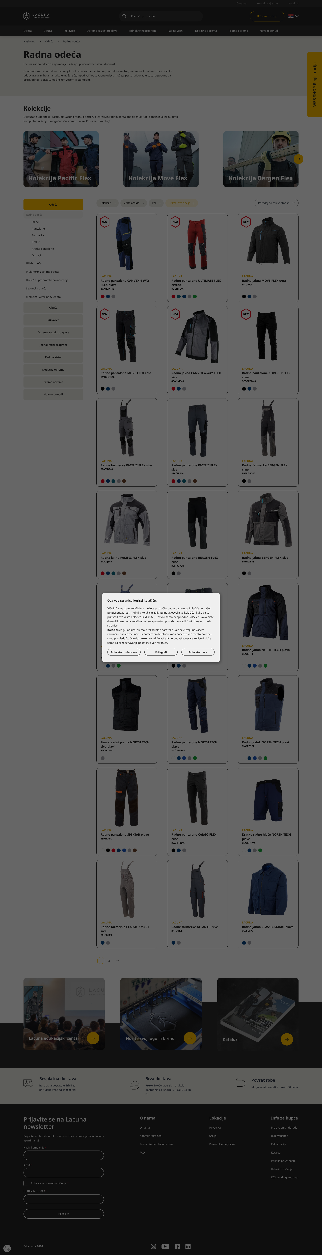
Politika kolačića (142, 612)
